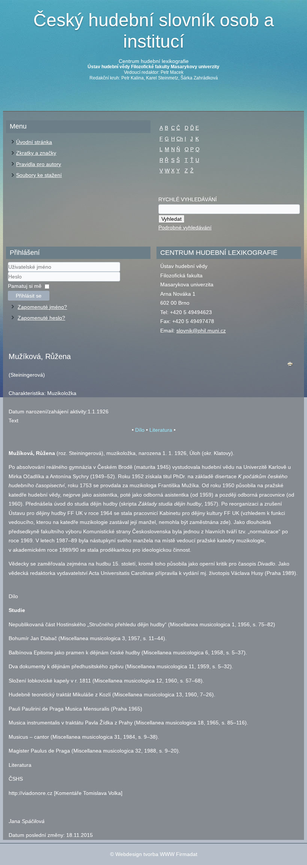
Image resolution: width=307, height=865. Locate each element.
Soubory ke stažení (39, 175)
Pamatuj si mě (25, 286)
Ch (179, 139)
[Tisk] (290, 365)
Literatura (160, 430)
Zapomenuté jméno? (42, 307)
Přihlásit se (29, 296)
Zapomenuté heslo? (41, 318)
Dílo (140, 430)
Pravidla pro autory (38, 164)
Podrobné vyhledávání (185, 227)
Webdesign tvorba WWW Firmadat (156, 854)
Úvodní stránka (34, 142)
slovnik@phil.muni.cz (201, 331)
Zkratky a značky (36, 153)
